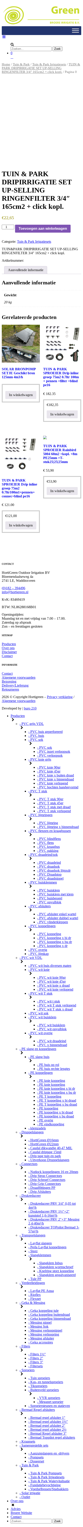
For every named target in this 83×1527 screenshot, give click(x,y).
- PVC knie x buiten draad (55, 775)
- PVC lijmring (47, 823)
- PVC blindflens (49, 839)
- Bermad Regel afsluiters (37, 1410)
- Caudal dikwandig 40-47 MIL (50, 1148)
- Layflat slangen (40, 1243)
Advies (16, 1509)
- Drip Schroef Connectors (46, 1180)
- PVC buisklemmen (42, 882)
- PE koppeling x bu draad (55, 1116)
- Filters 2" (35, 1358)
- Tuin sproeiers (39, 1378)
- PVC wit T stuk (40, 993)
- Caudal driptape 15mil (44, 1152)
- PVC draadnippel (50, 878)
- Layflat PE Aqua (41, 1291)
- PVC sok (35, 739)
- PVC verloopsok (50, 755)
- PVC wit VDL (30, 958)
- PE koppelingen (40, 1073)
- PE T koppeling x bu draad (57, 1104)
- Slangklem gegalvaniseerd (56, 1275)
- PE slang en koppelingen (37, 1049)
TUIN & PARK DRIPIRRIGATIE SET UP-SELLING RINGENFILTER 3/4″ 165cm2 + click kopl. (41, 68)
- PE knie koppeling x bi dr (56, 1088)
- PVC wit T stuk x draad (55, 1009)
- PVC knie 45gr (48, 771)
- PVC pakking (47, 850)
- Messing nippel (40, 1322)
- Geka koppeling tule (43, 1310)
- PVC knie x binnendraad (55, 779)
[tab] (25, 270)
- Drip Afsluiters (39, 1191)
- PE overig (45, 1120)
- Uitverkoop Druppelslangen (48, 1160)
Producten (9, 644)
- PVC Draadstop (49, 874)
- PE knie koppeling (51, 1080)
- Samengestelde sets (33, 1445)
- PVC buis (36, 736)
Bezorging (9, 681)
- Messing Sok (38, 1326)
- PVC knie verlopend (52, 783)
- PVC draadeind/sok (43, 854)
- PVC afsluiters (39, 906)
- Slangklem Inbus (50, 1263)
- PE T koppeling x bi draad (56, 1100)
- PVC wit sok (38, 1013)
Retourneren (10, 689)
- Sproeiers (27, 1370)
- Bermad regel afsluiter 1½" (48, 1421)
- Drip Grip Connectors (44, 1184)
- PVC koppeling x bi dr (54, 938)
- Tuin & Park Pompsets (45, 1473)
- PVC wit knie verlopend (55, 989)
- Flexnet (34, 1299)
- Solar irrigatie (29, 1493)
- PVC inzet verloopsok (53, 751)
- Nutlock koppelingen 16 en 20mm (53, 1172)
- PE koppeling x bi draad (55, 1112)
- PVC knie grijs (39, 759)
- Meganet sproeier (50, 1402)
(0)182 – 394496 (13, 588)
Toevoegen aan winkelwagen (43, 228)
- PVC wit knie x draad (53, 985)
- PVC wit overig (40, 1033)
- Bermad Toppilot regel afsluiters (51, 1437)
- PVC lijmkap (38, 954)
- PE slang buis (38, 1057)
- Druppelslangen (31, 1132)
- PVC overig (37, 950)
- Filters (24, 1346)
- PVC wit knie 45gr (51, 981)
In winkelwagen (21, 395)
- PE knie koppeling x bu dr (56, 1092)
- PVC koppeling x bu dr (54, 942)
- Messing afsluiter (41, 1338)
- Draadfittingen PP (41, 1188)
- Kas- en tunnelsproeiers (45, 1382)
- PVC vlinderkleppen (52, 922)
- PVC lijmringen (40, 815)
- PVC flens (45, 843)
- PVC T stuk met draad (54, 807)
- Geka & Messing (32, 1303)
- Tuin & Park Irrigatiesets (46, 1477)
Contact (7, 656)
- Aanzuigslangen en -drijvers (48, 1453)
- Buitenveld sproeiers (43, 1390)
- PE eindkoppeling (50, 1124)
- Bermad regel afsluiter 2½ (47, 1429)
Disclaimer (9, 652)
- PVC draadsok (48, 866)
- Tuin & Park (29, 1465)
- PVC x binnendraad (52, 1045)
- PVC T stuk (37, 791)
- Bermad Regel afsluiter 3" (47, 1433)
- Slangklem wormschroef (55, 1267)
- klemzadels (37, 1128)
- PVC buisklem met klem (55, 894)
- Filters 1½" (37, 1354)
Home (6, 64)
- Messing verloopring (43, 1334)
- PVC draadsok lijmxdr (54, 870)
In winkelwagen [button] (62, 414)
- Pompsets (36, 1457)
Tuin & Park (21, 64)
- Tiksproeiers (37, 1386)
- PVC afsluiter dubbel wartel (57, 918)
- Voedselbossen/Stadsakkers (48, 1489)
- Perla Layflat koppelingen (47, 1247)
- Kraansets (27, 1441)
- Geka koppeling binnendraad (49, 1318)
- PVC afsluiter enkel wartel (56, 914)
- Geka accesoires (40, 1342)
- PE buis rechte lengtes (53, 1069)
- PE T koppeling (49, 1096)
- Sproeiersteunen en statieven (49, 1406)
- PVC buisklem (48, 890)
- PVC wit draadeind (51, 1041)
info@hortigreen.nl (15, 592)
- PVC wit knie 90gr (51, 977)
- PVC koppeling (49, 934)
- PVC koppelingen (42, 926)
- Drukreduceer (30, 1195)
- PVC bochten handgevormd (57, 787)
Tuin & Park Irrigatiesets (49, 64)
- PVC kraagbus (48, 847)
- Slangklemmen (39, 1255)
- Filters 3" (35, 1362)
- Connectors (28, 1164)
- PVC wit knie (39, 969)
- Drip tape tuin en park (44, 1156)
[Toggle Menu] (75, 31)
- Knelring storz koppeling (55, 1271)
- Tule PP (34, 1279)
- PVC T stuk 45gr (50, 803)
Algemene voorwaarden (18, 677)
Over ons (8, 648)
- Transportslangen (32, 1235)
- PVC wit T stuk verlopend (56, 1005)
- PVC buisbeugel (49, 898)
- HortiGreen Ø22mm (43, 1144)
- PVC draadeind (49, 862)
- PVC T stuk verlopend (54, 811)
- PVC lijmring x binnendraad (58, 827)
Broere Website (21, 1513)
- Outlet (24, 1497)
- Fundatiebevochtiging (44, 1485)
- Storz (33, 1251)
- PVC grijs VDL (31, 724)
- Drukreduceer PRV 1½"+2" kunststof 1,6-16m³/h (48, 1213)
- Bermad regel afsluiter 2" (46, 1425)
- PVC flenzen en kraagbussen (49, 831)
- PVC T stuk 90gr (50, 799)
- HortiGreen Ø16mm (43, 1140)
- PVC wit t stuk (48, 1001)
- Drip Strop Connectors (45, 1176)
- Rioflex (34, 1295)
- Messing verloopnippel (45, 1330)
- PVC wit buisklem (42, 1017)
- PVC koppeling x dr (52, 946)
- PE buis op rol (48, 1065)
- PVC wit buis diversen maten (49, 965)
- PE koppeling (47, 1108)
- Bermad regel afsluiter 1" (46, 1418)
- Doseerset (36, 1461)
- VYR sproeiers (48, 1398)
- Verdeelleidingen (32, 1283)
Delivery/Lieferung (15, 685)
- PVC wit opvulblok (52, 1029)
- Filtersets (35, 1366)
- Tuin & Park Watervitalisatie (49, 1481)
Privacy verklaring (60, 697)
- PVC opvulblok (49, 902)
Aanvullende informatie (25, 270)
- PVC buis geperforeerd (45, 732)
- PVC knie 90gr (48, 767)
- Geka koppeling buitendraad (49, 1314)
